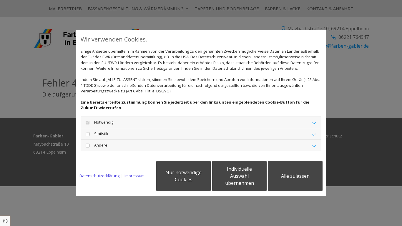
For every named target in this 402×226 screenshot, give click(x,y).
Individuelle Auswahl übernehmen (239, 176)
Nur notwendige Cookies (183, 176)
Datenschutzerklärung (99, 175)
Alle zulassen (295, 176)
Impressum (134, 175)
